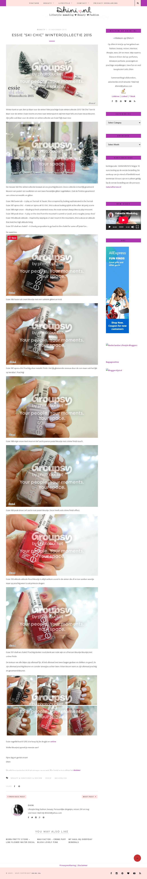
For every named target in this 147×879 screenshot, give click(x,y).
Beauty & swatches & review (26, 778)
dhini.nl (36, 873)
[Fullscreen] (137, 227)
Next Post (89, 797)
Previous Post (17, 797)
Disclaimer (83, 865)
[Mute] (132, 227)
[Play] (109, 227)
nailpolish (61, 778)
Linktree (115, 96)
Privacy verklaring (106, 3)
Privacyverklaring (68, 865)
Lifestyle (64, 3)
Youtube (34, 3)
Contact (82, 3)
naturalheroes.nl (113, 187)
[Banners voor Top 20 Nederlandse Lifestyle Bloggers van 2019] (121, 345)
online (53, 741)
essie (48, 778)
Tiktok (132, 96)
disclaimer (77, 770)
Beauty (48, 3)
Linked (124, 96)
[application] (123, 220)
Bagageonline (112, 362)
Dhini (31, 805)
